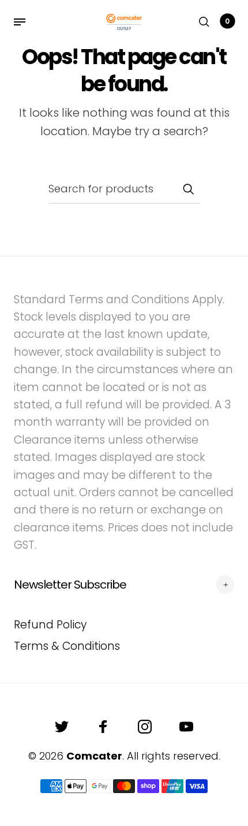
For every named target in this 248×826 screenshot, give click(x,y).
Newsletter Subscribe (70, 584)
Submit (188, 188)
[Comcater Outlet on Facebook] (103, 727)
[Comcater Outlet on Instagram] (145, 727)
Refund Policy (50, 624)
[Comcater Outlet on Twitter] (62, 727)
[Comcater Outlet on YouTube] (186, 727)
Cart (227, 21)
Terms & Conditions (67, 646)
